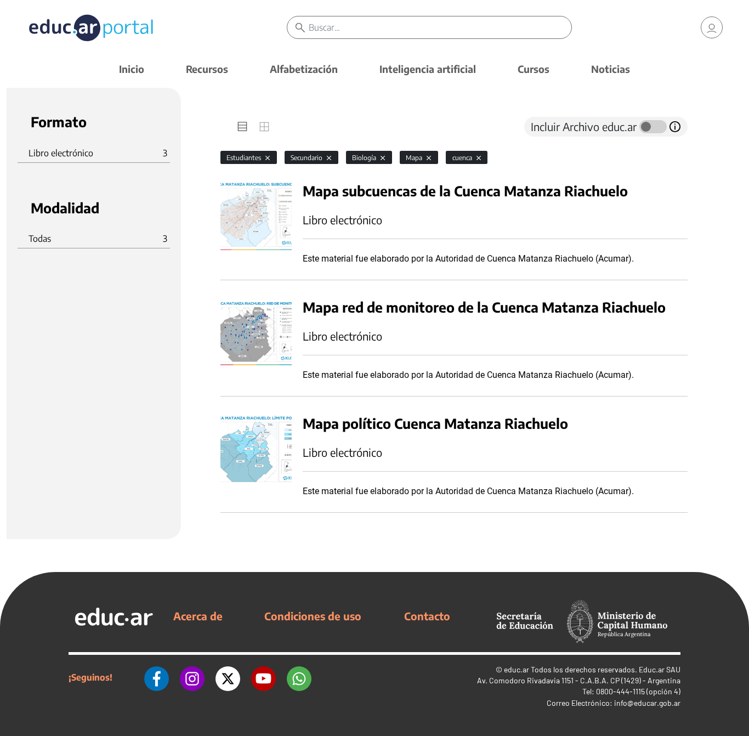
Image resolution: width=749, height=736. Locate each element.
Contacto (427, 615)
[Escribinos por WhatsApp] (299, 677)
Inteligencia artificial (427, 69)
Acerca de (198, 615)
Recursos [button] (207, 69)
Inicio (131, 69)
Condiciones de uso (312, 615)
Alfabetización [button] (304, 69)
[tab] (242, 126)
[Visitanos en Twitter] (227, 677)
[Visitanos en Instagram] (192, 677)
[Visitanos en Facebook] (156, 677)
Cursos (533, 69)
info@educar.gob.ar (647, 702)
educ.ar (516, 669)
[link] (712, 27)
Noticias (610, 69)
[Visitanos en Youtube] (263, 677)
